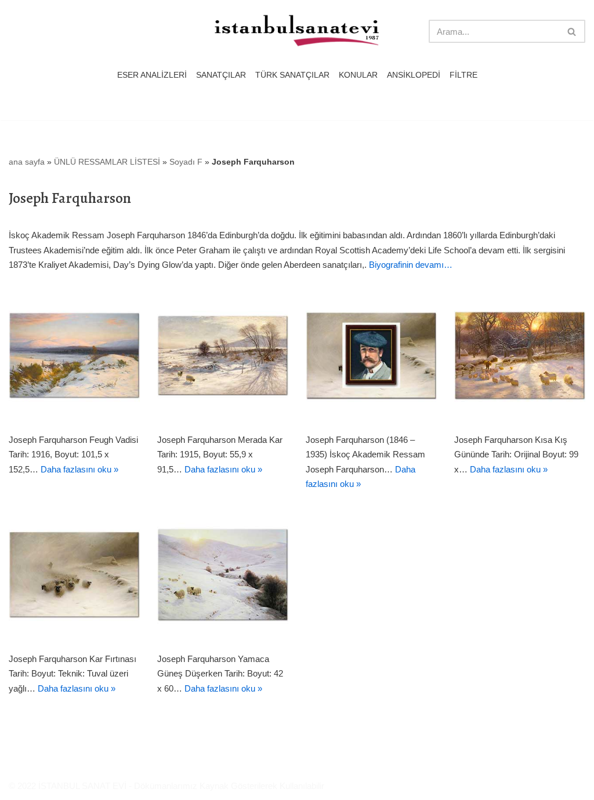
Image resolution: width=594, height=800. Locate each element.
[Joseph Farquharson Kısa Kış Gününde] (519, 355)
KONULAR (358, 75)
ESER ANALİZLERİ (152, 75)
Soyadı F (185, 161)
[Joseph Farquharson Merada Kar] (222, 355)
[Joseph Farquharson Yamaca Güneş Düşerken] (222, 574)
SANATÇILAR (221, 75)
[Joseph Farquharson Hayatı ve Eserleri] (371, 355)
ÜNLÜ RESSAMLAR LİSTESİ (107, 161)
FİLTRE (463, 75)
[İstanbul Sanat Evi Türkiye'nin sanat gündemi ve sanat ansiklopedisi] (297, 31)
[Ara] (572, 31)
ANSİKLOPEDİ (413, 75)
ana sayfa (27, 161)
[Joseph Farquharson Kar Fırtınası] (74, 574)
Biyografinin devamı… (410, 265)
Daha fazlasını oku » (79, 469)
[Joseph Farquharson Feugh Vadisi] (74, 355)
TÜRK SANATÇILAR (292, 75)
